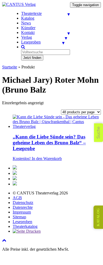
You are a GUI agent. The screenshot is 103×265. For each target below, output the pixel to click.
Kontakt (28, 32)
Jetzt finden (32, 58)
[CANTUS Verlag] (19, 4)
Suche (98, 133)
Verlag (26, 37)
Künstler (28, 27)
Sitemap (19, 217)
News (26, 23)
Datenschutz (23, 202)
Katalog (27, 18)
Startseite (9, 67)
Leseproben (31, 42)
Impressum (22, 212)
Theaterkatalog (25, 226)
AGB (17, 198)
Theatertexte (31, 13)
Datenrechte (23, 207)
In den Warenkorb (47, 158)
